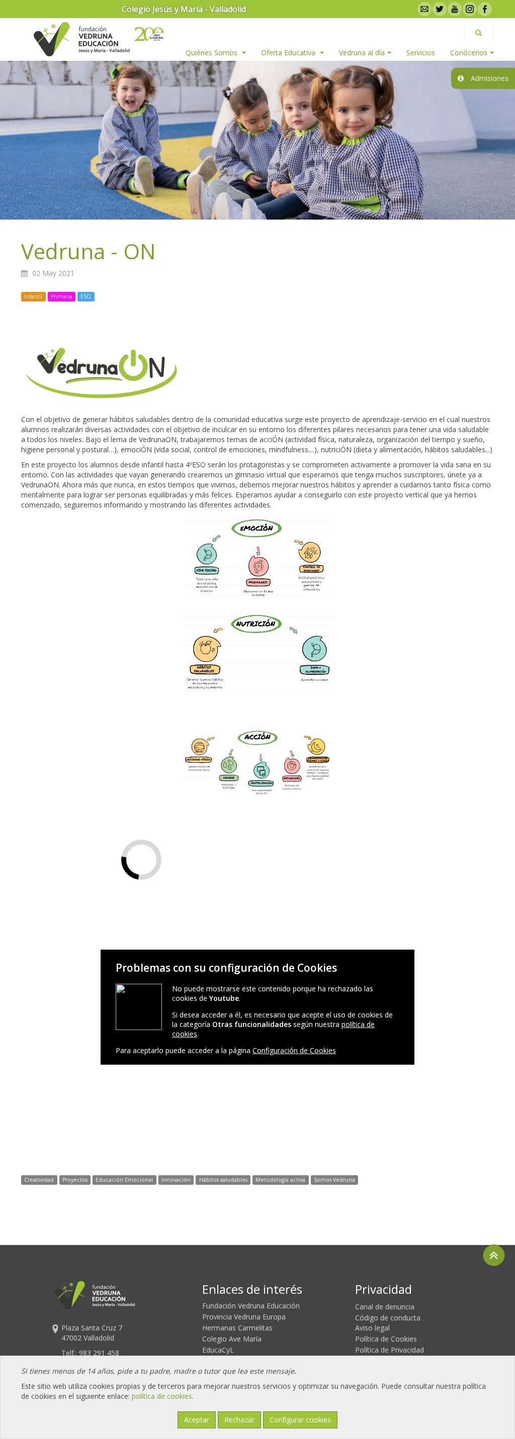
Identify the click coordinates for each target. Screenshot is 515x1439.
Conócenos (468, 52)
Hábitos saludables (223, 1179)
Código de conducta (387, 1317)
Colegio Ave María (232, 1339)
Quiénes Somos (212, 52)
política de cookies (162, 1396)
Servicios (420, 52)
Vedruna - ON (88, 251)
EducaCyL (218, 1350)
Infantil (33, 296)
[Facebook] (483, 9)
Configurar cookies (300, 1419)
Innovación (176, 1179)
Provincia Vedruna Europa (244, 1316)
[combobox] (479, 30)
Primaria (61, 296)
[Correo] (423, 9)
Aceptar (196, 1419)
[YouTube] (453, 9)
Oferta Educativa (289, 52)
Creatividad (39, 1179)
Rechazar (239, 1419)
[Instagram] (468, 9)
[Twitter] (438, 9)
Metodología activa (280, 1179)
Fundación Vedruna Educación (251, 1305)
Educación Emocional (124, 1179)
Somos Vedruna (334, 1179)
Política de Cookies (386, 1339)
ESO (85, 296)
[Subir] (494, 1255)
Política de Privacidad (389, 1350)
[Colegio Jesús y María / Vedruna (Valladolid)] (81, 39)
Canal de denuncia (384, 1306)
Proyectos (75, 1179)
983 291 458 (99, 1353)
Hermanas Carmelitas (237, 1327)
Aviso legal (372, 1327)
